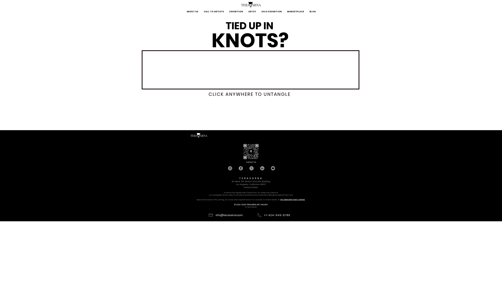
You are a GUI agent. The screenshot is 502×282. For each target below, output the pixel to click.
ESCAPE (248, 104)
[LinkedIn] (262, 168)
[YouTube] (273, 168)
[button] (192, 11)
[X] (251, 168)
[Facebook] (241, 168)
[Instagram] (230, 168)
